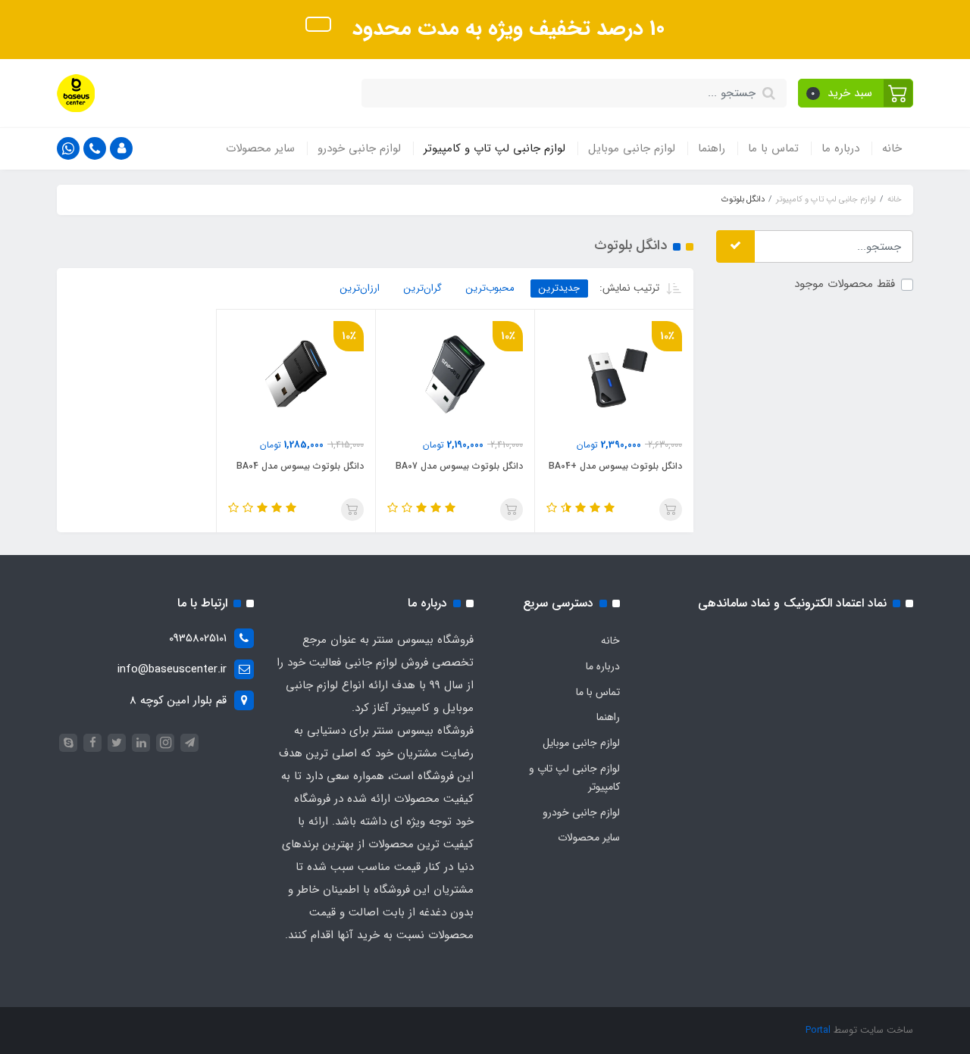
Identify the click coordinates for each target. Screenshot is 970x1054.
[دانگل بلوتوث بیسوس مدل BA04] (296, 373)
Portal (818, 1030)
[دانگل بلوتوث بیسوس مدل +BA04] (614, 373)
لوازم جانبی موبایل (631, 148)
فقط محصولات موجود (844, 285)
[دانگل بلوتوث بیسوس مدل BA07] (455, 373)
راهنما (711, 148)
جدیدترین (559, 288)
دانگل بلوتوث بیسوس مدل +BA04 (615, 466)
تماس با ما (773, 148)
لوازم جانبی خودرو (359, 148)
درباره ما (840, 148)
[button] (856, 93)
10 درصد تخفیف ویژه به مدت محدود (505, 28)
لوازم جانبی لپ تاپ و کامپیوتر (494, 148)
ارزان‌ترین (360, 288)
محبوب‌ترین (490, 288)
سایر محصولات (260, 148)
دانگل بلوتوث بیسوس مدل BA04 (300, 466)
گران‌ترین (423, 288)
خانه (892, 148)
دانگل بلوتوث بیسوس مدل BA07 (459, 466)
